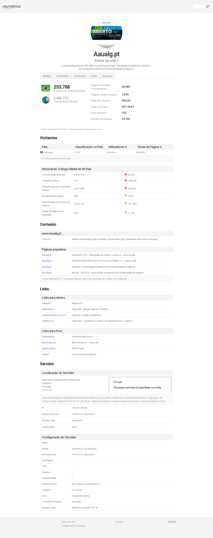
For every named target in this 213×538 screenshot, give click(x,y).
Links (94, 76)
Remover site (68, 522)
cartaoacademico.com (54, 315)
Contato (119, 522)
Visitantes (62, 76)
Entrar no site (105, 61)
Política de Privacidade (73, 526)
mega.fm (46, 303)
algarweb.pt (48, 309)
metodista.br (48, 336)
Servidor (107, 76)
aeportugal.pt (48, 348)
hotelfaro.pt (47, 321)
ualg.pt (45, 354)
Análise (47, 76)
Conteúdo (80, 76)
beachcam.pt (49, 342)
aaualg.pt (47, 255)
